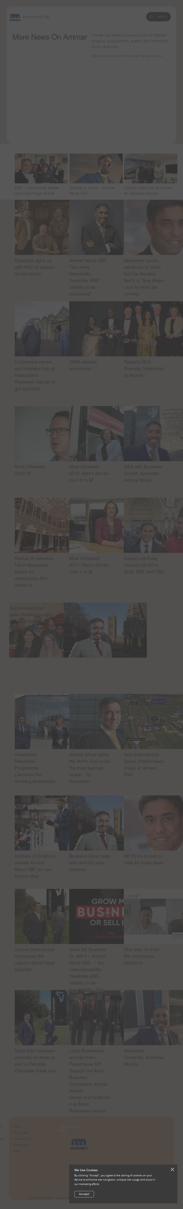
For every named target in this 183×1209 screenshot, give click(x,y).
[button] (172, 1170)
